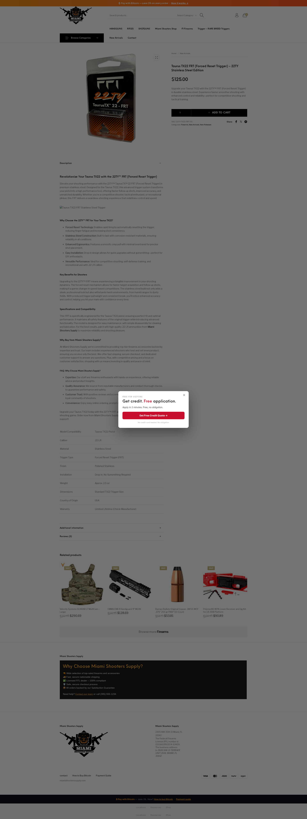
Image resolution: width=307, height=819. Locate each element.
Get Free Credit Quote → (153, 415)
